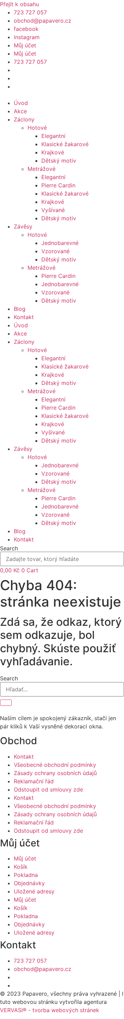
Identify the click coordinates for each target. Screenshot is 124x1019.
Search (9, 548)
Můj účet (25, 45)
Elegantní (53, 135)
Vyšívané (53, 210)
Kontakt (24, 317)
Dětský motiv (58, 160)
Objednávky (29, 883)
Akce (20, 111)
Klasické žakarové (65, 144)
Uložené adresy (34, 891)
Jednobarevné (60, 242)
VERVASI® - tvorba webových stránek (49, 1010)
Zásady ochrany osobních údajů (55, 773)
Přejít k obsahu (19, 4)
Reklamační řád (34, 781)
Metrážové (41, 168)
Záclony (24, 119)
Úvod (21, 102)
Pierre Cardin (58, 185)
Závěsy (23, 226)
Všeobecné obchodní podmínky (55, 764)
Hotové (37, 127)
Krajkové (52, 152)
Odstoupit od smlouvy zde (48, 789)
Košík (21, 866)
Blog (19, 308)
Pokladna (26, 874)
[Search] (6, 703)
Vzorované (55, 251)
